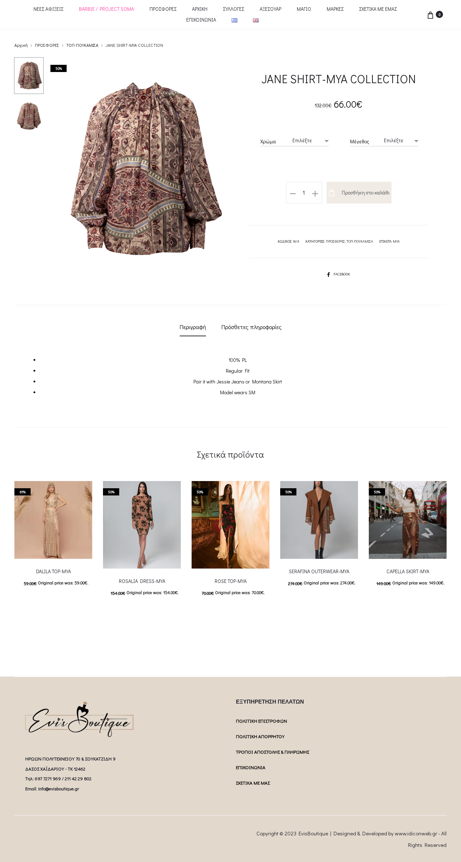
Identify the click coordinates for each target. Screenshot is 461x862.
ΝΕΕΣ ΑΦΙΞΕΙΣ (48, 8)
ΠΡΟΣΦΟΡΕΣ (162, 8)
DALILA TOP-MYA (53, 571)
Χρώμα (268, 141)
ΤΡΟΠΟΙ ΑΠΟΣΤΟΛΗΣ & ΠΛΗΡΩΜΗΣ (272, 752)
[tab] (193, 327)
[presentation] (373, 520)
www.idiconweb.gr (416, 833)
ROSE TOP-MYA (231, 581)
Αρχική (21, 45)
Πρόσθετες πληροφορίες (251, 327)
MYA (396, 241)
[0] (430, 14)
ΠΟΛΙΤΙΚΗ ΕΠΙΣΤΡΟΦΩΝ (261, 721)
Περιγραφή (193, 327)
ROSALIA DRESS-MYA (142, 581)
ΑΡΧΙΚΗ (199, 8)
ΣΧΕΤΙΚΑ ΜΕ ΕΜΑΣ (378, 8)
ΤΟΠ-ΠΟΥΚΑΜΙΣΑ (82, 45)
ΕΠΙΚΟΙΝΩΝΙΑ (201, 19)
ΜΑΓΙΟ (304, 8)
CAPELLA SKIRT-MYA (407, 571)
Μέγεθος (359, 141)
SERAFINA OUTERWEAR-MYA (319, 571)
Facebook (342, 274)
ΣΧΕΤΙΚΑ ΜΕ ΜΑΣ (253, 783)
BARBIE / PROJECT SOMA (106, 8)
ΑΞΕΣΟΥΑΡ (270, 8)
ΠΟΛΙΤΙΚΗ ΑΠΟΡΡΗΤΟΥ (260, 736)
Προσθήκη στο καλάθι (365, 192)
